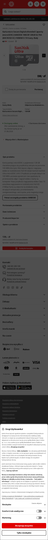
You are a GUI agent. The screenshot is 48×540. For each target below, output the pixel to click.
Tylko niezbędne (24, 533)
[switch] (39, 511)
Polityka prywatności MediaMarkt (12, 496)
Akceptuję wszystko (24, 525)
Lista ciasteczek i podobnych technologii (27, 498)
